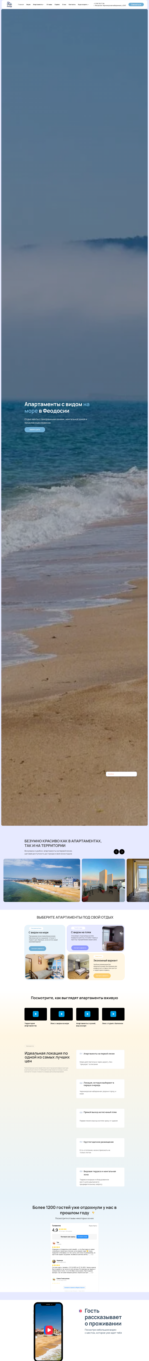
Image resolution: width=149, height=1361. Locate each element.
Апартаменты (38, 4)
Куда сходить (82, 4)
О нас (64, 4)
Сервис (57, 4)
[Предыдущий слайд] (116, 851)
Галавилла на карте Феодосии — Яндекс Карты (75, 1290)
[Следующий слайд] (122, 851)
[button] (136, 4)
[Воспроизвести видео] (36, 1014)
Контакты (72, 4)
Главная (21, 4)
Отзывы (49, 4)
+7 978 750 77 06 (99, 3)
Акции (28, 4)
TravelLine (111, 774)
